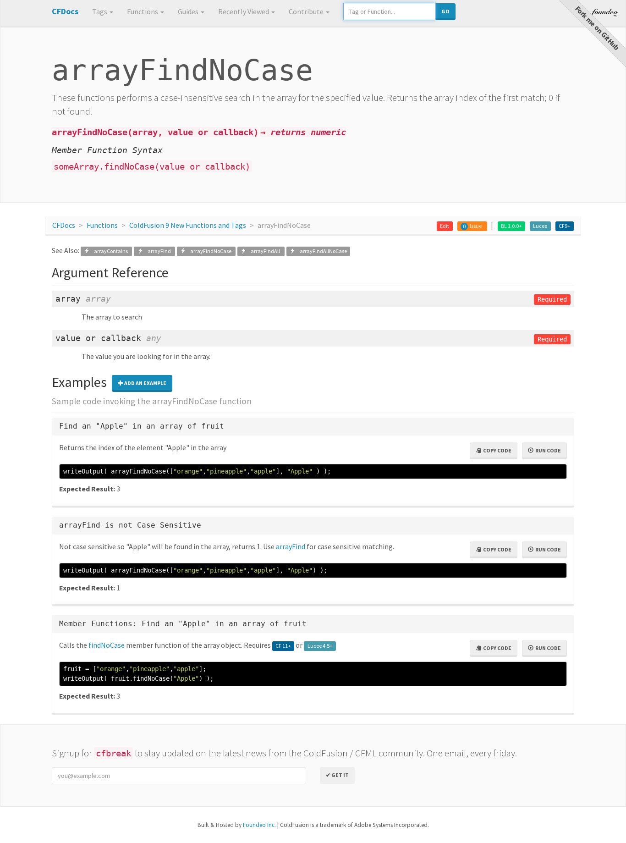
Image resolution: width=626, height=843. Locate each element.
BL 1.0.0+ (511, 225)
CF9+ (565, 225)
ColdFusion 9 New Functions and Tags (187, 225)
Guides (189, 11)
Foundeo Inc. (259, 825)
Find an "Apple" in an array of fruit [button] (141, 426)
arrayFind (157, 251)
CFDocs (63, 225)
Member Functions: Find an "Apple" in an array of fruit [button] (183, 623)
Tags (100, 11)
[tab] (313, 426)
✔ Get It (337, 774)
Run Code (547, 450)
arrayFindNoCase (209, 251)
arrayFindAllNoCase (321, 251)
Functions (143, 11)
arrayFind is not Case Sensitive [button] (130, 525)
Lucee (540, 225)
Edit (444, 225)
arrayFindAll (263, 251)
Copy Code (496, 450)
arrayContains (109, 251)
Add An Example (144, 383)
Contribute (307, 11)
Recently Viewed (244, 11)
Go (445, 11)
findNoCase (106, 645)
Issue (476, 225)
